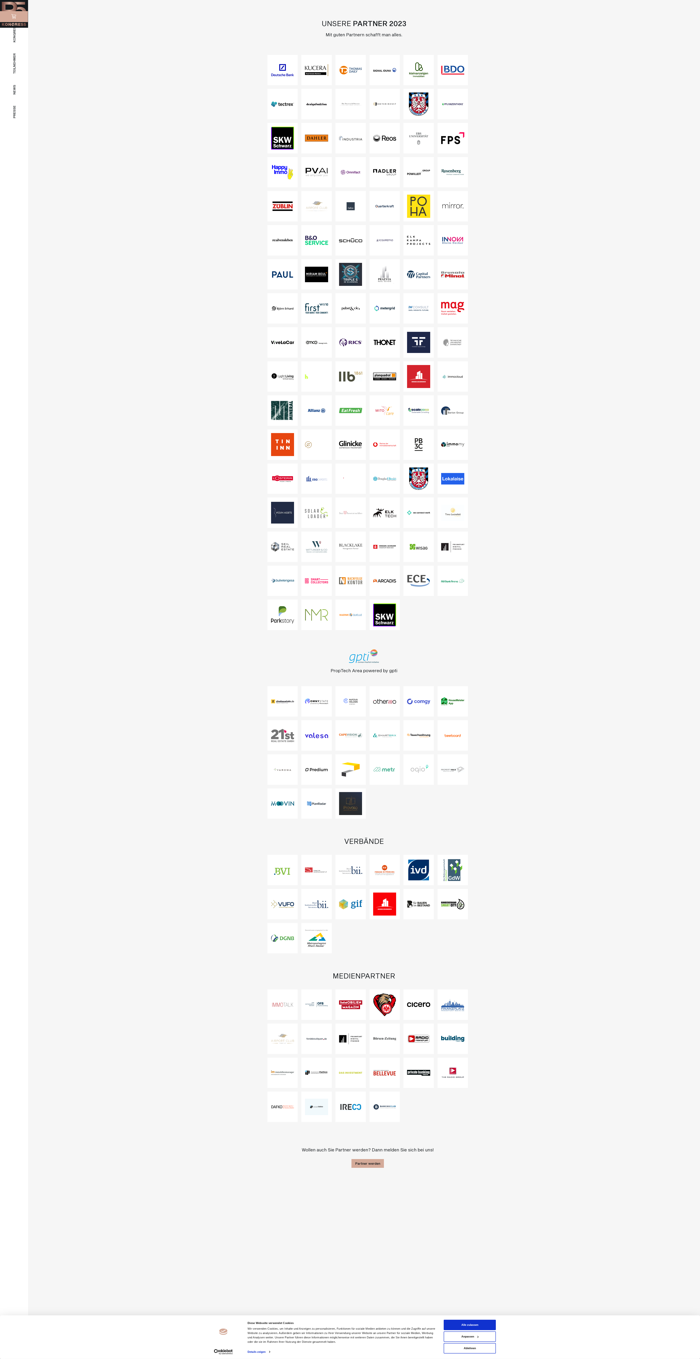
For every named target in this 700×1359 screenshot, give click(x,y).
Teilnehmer (14, 63)
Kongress (14, 33)
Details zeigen (257, 1351)
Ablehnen (470, 1348)
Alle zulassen (469, 1324)
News (14, 89)
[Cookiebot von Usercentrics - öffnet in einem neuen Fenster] (223, 1352)
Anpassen (467, 1336)
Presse (14, 111)
